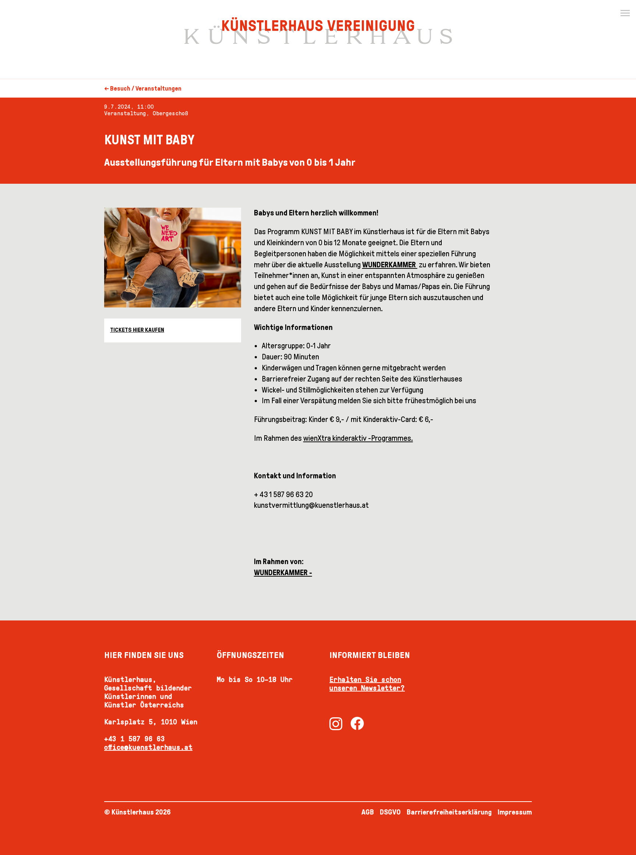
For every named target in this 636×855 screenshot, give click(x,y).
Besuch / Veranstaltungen (145, 88)
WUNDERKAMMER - (283, 572)
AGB (367, 812)
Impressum (515, 812)
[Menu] (625, 13)
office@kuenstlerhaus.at (148, 747)
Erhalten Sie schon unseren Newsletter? (367, 683)
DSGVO (390, 812)
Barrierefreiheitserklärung (449, 812)
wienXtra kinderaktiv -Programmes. (358, 438)
